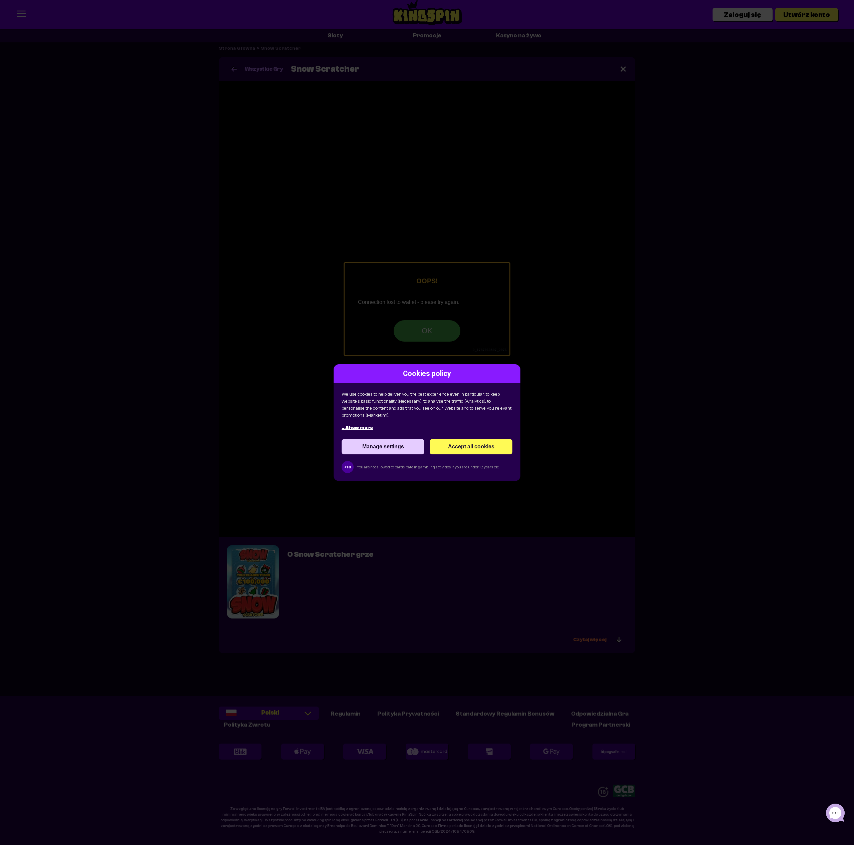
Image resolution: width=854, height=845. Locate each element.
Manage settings (383, 446)
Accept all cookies (471, 446)
